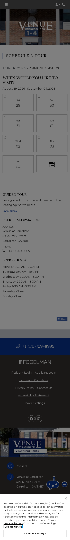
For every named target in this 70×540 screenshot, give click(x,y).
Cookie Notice (13, 526)
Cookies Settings (35, 533)
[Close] (66, 498)
